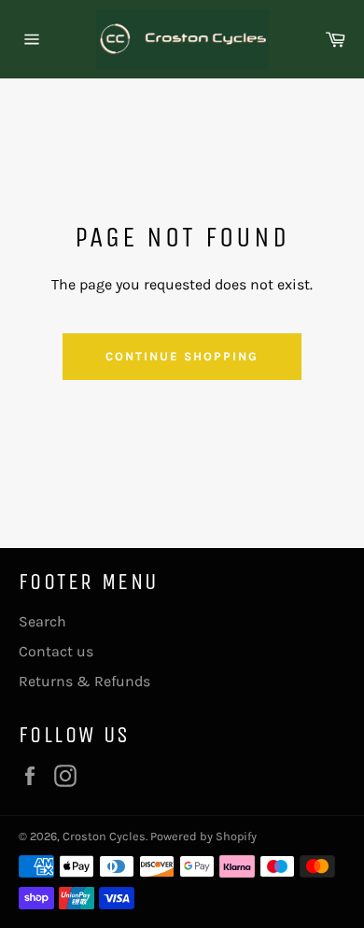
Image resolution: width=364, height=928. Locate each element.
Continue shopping (181, 356)
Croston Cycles (104, 836)
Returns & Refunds (84, 681)
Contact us (56, 651)
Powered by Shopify (203, 836)
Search (42, 621)
